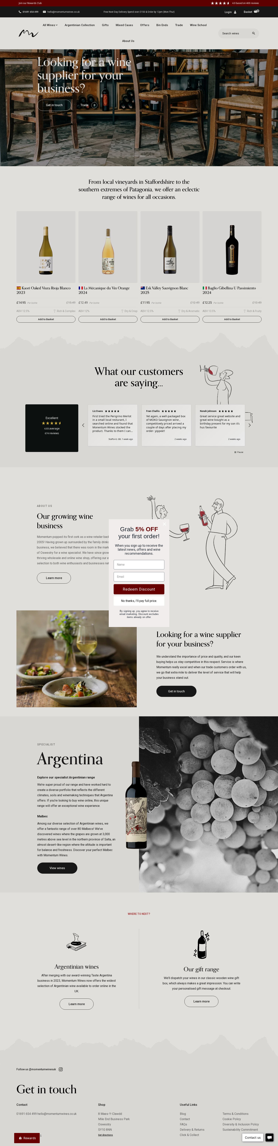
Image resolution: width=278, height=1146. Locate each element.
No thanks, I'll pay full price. (139, 601)
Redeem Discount (139, 589)
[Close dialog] (164, 524)
